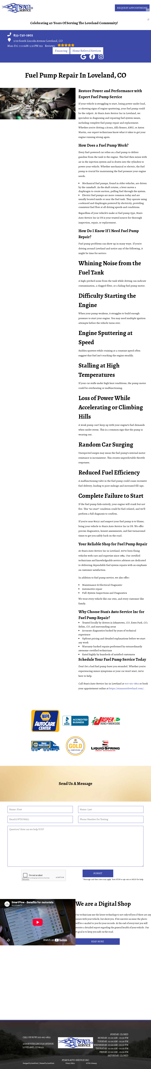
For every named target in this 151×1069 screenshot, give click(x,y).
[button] (83, 56)
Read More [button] (97, 941)
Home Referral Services (86, 51)
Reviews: (47, 46)
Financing (61, 51)
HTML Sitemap (91, 1063)
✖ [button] (148, 19)
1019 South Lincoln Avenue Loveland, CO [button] (38, 41)
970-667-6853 (132, 683)
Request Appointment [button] (132, 8)
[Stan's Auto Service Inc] (17, 8)
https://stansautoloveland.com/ (126, 688)
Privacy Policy (70, 1063)
